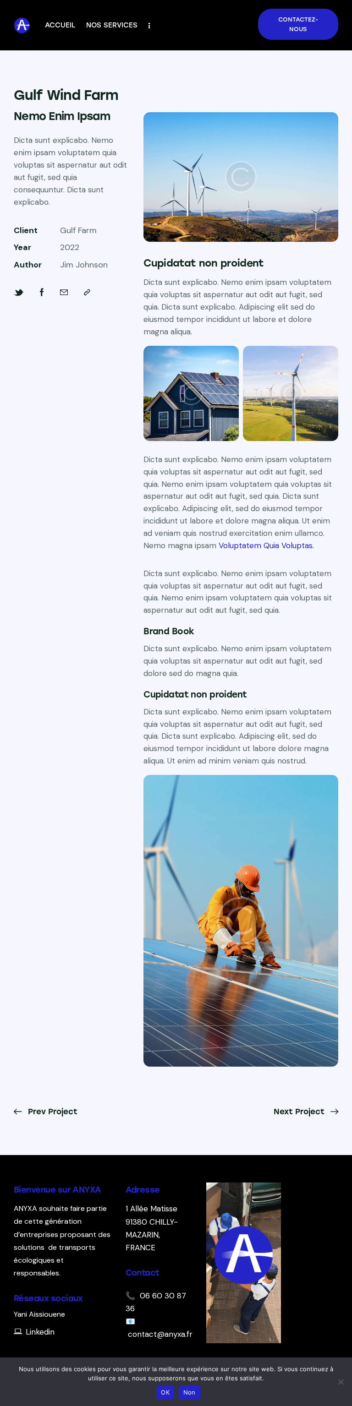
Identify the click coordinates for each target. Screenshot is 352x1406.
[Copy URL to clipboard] (87, 292)
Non (189, 1392)
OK (165, 1392)
